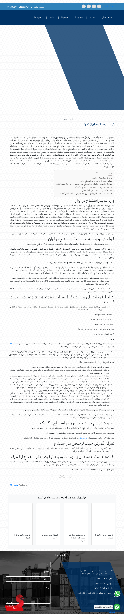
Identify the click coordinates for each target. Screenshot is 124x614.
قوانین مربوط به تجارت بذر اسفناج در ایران (95, 181)
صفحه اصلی (107, 17)
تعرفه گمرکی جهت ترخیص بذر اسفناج (97, 190)
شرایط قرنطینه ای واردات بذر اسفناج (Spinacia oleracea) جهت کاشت (83, 184)
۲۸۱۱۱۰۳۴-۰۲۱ (102, 578)
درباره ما (52, 17)
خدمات (93, 17)
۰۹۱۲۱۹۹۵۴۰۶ (101, 583)
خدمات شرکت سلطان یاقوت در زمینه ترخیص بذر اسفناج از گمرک (86, 193)
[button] (109, 174)
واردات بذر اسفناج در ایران (102, 178)
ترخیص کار (65, 17)
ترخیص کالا (79, 17)
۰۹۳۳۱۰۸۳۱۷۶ (99, 588)
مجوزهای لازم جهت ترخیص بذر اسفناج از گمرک (93, 187)
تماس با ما (38, 17)
